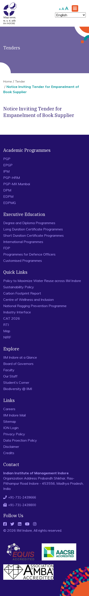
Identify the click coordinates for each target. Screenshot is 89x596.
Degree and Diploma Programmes (29, 223)
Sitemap (9, 421)
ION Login (11, 428)
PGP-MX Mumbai (16, 184)
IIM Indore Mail (14, 415)
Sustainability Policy (18, 287)
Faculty (8, 370)
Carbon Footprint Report (22, 293)
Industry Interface (17, 312)
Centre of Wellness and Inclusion (28, 299)
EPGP (8, 165)
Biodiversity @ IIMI (17, 389)
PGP (6, 159)
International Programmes (23, 242)
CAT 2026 (11, 318)
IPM (6, 171)
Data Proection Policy (20, 440)
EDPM (8, 196)
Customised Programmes (22, 260)
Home (7, 81)
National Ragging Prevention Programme (35, 306)
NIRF (7, 337)
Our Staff (10, 376)
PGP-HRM (11, 177)
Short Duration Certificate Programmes (33, 235)
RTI (6, 324)
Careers (9, 409)
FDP (6, 248)
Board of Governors (18, 363)
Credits (8, 453)
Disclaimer (11, 446)
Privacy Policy (14, 434)
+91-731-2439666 (22, 497)
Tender (20, 81)
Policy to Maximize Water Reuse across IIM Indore (42, 281)
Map (6, 331)
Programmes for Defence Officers (29, 254)
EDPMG (9, 203)
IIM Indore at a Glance (20, 357)
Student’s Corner (16, 382)
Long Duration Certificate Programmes (33, 229)
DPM (7, 190)
